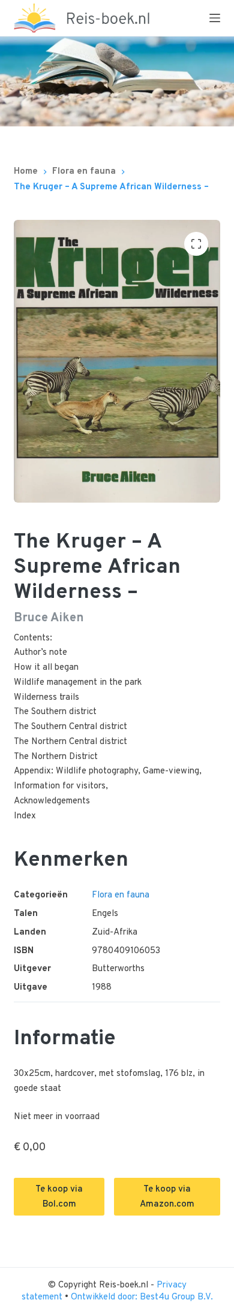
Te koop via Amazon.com (167, 1197)
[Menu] (214, 18)
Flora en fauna (120, 895)
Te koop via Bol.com (59, 1197)
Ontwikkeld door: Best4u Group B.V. (142, 1297)
